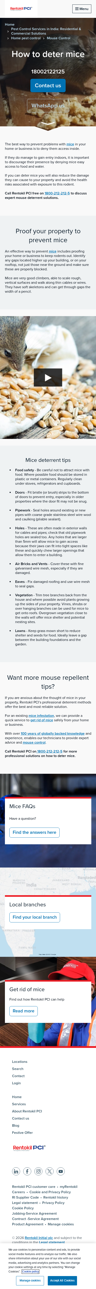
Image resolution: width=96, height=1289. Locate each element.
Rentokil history (55, 1197)
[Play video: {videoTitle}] (48, 377)
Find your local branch (35, 917)
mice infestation (41, 715)
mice (70, 144)
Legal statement (25, 1203)
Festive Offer (22, 1132)
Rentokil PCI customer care (33, 1187)
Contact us (48, 85)
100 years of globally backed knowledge (53, 733)
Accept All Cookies (62, 1280)
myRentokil (68, 1187)
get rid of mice (41, 720)
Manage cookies (61, 1224)
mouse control (34, 742)
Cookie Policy (23, 1208)
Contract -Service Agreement (35, 1219)
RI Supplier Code (25, 1197)
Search (17, 1069)
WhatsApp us (48, 105)
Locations (19, 1062)
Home (10, 24)
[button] (48, 124)
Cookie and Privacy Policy (50, 1192)
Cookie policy (30, 1271)
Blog (15, 1125)
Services (19, 1104)
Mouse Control (58, 38)
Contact (18, 1076)
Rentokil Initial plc (39, 1238)
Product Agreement (27, 1224)
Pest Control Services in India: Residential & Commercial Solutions (46, 31)
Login (16, 1083)
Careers (18, 1192)
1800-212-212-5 (57, 193)
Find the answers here (34, 832)
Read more (23, 1011)
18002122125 (48, 71)
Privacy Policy (53, 1203)
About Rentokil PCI (27, 1111)
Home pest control (26, 38)
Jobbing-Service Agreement (34, 1213)
